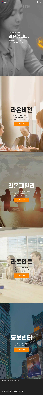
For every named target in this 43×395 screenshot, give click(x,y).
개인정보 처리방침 (16, 380)
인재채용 (9, 380)
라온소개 (3, 380)
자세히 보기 (23, 123)
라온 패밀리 (11, 380)
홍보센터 (5, 380)
